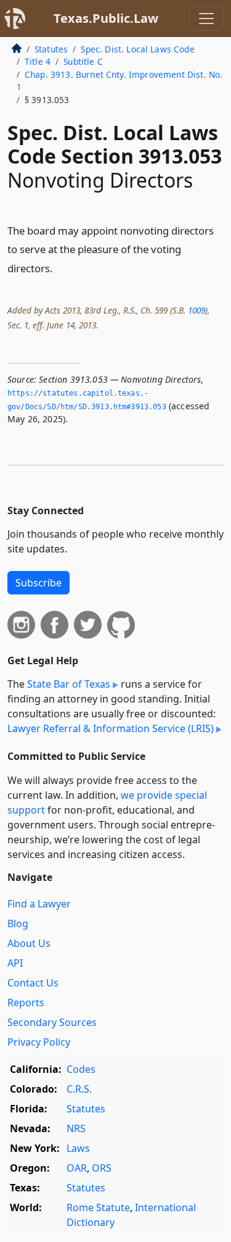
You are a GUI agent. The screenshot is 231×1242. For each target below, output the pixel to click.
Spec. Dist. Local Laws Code (137, 49)
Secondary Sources (52, 1022)
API (15, 963)
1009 (196, 310)
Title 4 (38, 61)
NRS (76, 1128)
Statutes (51, 49)
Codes (81, 1069)
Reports (25, 1002)
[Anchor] (60, 267)
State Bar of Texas (68, 684)
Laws (78, 1148)
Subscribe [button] (38, 583)
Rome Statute (98, 1207)
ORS (101, 1168)
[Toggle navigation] (206, 18)
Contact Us (33, 983)
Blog (17, 923)
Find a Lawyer (39, 904)
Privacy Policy (38, 1042)
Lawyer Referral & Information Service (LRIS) (110, 728)
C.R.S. (79, 1089)
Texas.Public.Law (106, 18)
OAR (77, 1168)
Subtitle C (83, 61)
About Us (29, 943)
